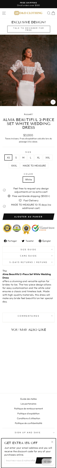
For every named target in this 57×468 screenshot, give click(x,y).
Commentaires (28, 316)
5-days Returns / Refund (29, 262)
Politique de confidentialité (28, 423)
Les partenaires (28, 403)
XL (38, 157)
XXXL (14, 165)
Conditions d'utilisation (28, 418)
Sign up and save (28, 432)
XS (8, 157)
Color (28, 174)
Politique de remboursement (28, 408)
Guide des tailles (28, 398)
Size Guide (29, 249)
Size (28, 152)
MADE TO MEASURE (34, 165)
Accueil (28, 114)
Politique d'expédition (28, 413)
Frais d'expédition (28, 138)
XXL (47, 157)
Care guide (28, 256)
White (28, 179)
